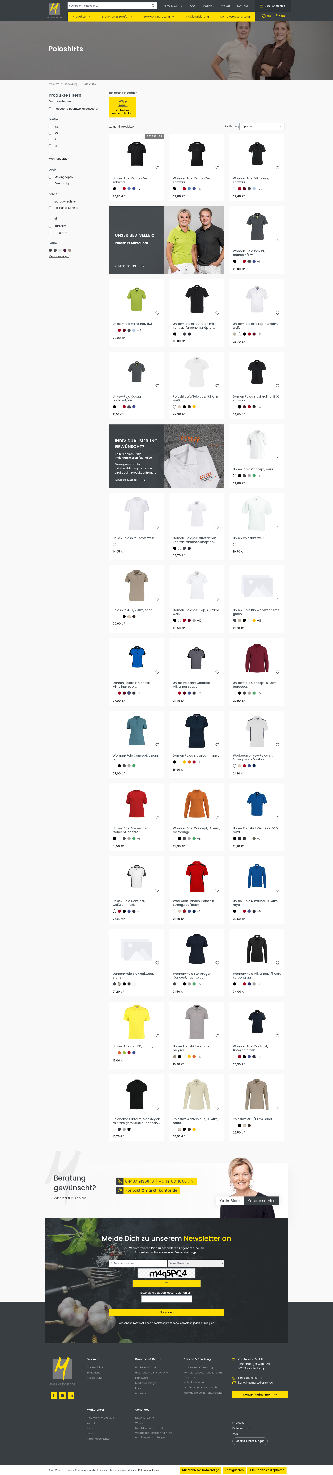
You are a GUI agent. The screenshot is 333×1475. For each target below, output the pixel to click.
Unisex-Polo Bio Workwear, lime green (256, 612)
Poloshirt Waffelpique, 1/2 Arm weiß (195, 398)
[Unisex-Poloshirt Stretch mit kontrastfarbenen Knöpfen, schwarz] (196, 299)
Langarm (60, 232)
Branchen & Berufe (148, 1359)
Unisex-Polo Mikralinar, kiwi (132, 324)
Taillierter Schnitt (66, 208)
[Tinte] (189, 334)
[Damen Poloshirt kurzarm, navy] (196, 731)
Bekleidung (94, 1372)
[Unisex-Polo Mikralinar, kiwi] (136, 299)
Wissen (139, 1423)
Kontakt (91, 1423)
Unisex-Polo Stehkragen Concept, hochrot (130, 830)
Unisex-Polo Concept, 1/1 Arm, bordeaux (255, 685)
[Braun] (189, 406)
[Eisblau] (254, 188)
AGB (235, 1434)
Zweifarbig (61, 183)
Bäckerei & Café (145, 1367)
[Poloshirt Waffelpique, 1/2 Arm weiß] (196, 372)
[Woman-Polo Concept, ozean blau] (136, 731)
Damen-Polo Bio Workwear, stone (133, 975)
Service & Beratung (197, 1359)
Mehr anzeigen (59, 159)
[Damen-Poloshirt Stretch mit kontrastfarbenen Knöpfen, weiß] (196, 513)
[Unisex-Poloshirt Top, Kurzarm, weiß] (256, 299)
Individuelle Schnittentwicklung (203, 1392)
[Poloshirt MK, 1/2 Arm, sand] (136, 585)
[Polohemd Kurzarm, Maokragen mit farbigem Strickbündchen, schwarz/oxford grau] (136, 1094)
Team (90, 1433)
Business (140, 1393)
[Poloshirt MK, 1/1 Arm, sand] (256, 1094)
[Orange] (189, 762)
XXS (56, 127)
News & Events (144, 1418)
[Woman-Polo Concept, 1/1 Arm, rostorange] (196, 803)
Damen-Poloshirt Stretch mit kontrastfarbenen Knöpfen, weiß (194, 540)
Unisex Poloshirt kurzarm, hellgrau (191, 1048)
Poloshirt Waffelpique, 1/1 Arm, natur (195, 1121)
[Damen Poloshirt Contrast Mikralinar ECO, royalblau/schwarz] (136, 658)
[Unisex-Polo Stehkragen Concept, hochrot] (136, 803)
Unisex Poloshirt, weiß (248, 538)
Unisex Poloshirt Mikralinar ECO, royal (256, 830)
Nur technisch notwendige (200, 1470)
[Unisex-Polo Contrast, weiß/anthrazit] (136, 876)
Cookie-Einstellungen (250, 1441)
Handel (139, 1388)
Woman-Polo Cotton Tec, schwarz (192, 180)
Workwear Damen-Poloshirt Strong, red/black (193, 903)
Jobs (90, 1428)
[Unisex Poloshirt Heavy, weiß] (136, 513)
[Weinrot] (244, 188)
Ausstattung (95, 1378)
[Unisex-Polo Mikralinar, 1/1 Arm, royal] (256, 876)
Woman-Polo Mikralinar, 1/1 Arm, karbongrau (257, 975)
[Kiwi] (124, 1053)
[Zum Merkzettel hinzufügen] (157, 168)
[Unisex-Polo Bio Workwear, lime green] (256, 585)
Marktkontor (95, 1410)
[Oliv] (254, 838)
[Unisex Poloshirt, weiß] (256, 513)
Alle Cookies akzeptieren (267, 1470)
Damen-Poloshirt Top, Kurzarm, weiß (196, 612)
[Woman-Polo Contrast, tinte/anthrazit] (256, 1022)
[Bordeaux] (244, 406)
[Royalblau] (134, 188)
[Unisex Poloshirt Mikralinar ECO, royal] (256, 803)
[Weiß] (119, 188)
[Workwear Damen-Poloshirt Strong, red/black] (196, 876)
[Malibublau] (129, 188)
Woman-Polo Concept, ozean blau (135, 757)
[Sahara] (234, 334)
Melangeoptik (63, 177)
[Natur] (179, 406)
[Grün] (254, 475)
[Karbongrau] (254, 406)
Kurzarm (60, 226)
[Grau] (254, 984)
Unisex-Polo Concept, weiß (253, 469)
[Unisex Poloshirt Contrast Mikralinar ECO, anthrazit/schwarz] (196, 658)
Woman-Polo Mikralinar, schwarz (251, 180)
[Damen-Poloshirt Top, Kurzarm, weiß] (196, 585)
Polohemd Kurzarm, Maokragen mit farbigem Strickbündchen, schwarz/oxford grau (136, 1121)
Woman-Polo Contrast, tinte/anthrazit (250, 1048)
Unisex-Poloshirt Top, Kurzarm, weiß (255, 326)
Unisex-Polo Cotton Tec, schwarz (131, 180)
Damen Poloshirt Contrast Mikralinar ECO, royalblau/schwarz (132, 685)
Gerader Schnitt (65, 202)
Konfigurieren (234, 1470)
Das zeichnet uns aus (100, 1418)
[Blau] (249, 984)
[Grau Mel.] (194, 620)
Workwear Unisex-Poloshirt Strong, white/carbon (253, 757)
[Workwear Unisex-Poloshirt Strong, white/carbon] (256, 731)
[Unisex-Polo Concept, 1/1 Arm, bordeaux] (256, 658)
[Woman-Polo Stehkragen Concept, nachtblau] (196, 949)
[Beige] (174, 1056)
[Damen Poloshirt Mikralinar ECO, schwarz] (256, 372)
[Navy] (254, 766)
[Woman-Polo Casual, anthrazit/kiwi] (256, 226)
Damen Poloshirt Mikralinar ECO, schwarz (256, 398)
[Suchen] (153, 5)
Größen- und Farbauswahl (200, 1387)
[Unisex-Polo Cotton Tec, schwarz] (136, 154)
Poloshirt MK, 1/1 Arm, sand (252, 1119)
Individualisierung (195, 1382)
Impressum (239, 1423)
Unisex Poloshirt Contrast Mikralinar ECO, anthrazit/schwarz (191, 685)
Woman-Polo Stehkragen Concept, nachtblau (192, 975)
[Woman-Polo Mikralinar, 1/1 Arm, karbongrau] (256, 949)
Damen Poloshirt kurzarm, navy (196, 755)
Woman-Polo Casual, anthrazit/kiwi (249, 253)
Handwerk (141, 1378)
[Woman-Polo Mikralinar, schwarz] (256, 154)
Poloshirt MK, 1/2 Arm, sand (132, 610)
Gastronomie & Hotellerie (151, 1372)
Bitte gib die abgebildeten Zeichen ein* (166, 1293)
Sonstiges (142, 1410)
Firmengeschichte (98, 1438)
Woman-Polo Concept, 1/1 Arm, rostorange (196, 830)
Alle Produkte (95, 1367)
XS (56, 133)
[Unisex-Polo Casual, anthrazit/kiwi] (136, 372)
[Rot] (124, 188)
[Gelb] (194, 406)
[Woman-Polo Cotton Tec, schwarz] (196, 154)
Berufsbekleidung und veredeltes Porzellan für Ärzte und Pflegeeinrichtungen (153, 1432)
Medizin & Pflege (145, 1383)
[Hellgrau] (249, 475)
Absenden (166, 1312)
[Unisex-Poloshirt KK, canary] (136, 1022)
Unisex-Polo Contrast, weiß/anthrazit (129, 903)
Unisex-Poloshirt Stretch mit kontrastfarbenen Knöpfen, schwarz (193, 326)
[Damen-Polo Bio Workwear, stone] (136, 949)
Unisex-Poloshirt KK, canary (133, 1046)
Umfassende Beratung (198, 1367)
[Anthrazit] (249, 188)
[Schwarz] (114, 188)
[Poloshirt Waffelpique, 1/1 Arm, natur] (196, 1094)
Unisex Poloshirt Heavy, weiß (133, 538)
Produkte (93, 1359)
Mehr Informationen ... (149, 1470)
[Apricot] (119, 616)
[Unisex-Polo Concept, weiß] (256, 444)
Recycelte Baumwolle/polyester (76, 109)
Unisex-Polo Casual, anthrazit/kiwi (127, 398)
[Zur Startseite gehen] (54, 10)
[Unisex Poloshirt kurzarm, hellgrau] (196, 1022)
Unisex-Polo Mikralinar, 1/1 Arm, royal (255, 903)
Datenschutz (241, 1428)
